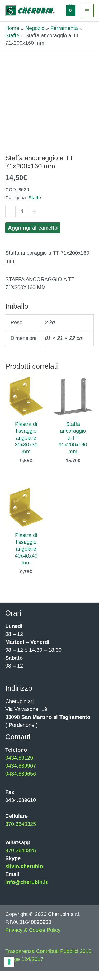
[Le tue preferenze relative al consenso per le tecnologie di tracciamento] (9, 962)
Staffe (12, 35)
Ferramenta (64, 28)
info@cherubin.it (26, 882)
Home (12, 28)
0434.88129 (19, 758)
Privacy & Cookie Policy (32, 930)
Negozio (34, 28)
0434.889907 (20, 766)
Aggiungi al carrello (33, 228)
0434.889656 (20, 774)
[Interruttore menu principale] (87, 10)
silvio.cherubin (24, 866)
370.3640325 (20, 824)
